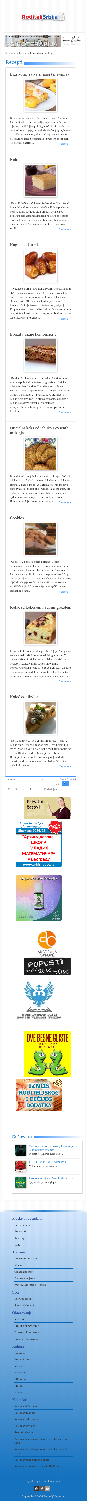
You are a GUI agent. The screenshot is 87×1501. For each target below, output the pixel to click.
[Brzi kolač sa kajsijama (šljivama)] (40, 111)
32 (9, 789)
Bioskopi (19, 1352)
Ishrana (23, 53)
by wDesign (33, 1481)
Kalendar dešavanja (25, 1406)
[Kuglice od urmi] (40, 281)
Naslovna (10, 53)
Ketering (19, 1238)
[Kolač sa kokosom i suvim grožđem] (40, 644)
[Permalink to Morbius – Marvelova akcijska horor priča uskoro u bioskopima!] (20, 1155)
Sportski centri (22, 1298)
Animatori (20, 1231)
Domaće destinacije (25, 1258)
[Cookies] (40, 554)
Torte (17, 1244)
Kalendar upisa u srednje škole (31, 1459)
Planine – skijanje (24, 1278)
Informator (20, 1319)
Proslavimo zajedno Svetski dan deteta (51, 1178)
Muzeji (18, 1366)
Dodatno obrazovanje (26, 1338)
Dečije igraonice (23, 1224)
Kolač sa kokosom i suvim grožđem (40, 607)
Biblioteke (20, 1379)
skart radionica (52, 1481)
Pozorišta (19, 1372)
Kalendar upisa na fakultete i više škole (36, 1466)
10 (27, 779)
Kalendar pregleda (24, 1425)
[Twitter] (47, 1488)
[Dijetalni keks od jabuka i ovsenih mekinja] (40, 469)
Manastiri (19, 1265)
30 (57, 783)
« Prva (11, 779)
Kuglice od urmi (24, 245)
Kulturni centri (22, 1359)
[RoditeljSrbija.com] (43, 19)
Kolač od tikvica (24, 697)
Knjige (18, 1385)
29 (49, 779)
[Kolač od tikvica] (40, 733)
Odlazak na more (24, 1271)
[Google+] (36, 1488)
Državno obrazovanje (26, 1325)
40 (31, 789)
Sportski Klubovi (24, 1305)
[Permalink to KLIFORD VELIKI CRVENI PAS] (20, 1171)
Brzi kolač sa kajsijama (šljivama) (39, 74)
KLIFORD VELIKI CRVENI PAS (47, 1162)
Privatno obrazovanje (26, 1332)
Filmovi (18, 1392)
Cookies (17, 518)
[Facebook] (42, 1488)
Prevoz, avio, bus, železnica (30, 1284)
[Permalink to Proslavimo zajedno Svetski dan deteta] (20, 1187)
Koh (13, 159)
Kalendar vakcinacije (26, 1419)
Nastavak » (65, 143)
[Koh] (40, 196)
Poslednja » (50, 789)
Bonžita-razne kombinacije (33, 334)
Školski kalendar (24, 1432)
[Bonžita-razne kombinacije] (40, 371)
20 (35, 779)
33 (16, 789)
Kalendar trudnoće (24, 1412)
